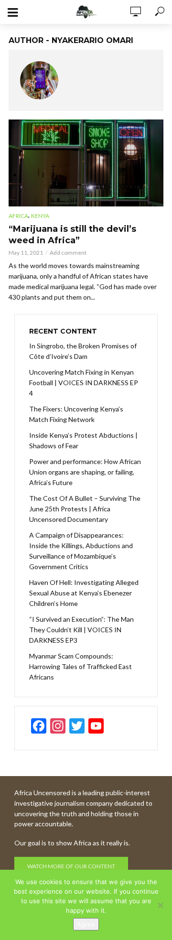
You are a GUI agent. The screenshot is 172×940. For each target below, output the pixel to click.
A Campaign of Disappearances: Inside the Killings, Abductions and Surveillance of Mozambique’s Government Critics (81, 551)
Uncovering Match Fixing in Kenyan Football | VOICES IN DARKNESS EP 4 (83, 382)
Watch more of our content (71, 866)
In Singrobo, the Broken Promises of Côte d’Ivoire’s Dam (83, 351)
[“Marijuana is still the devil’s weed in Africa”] (86, 162)
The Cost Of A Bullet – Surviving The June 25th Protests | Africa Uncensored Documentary (84, 508)
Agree (86, 924)
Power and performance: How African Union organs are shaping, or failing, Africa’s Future (85, 471)
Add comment (68, 252)
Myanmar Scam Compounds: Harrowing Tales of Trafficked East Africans (80, 666)
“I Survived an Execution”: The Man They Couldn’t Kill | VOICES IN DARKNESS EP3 (81, 629)
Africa (18, 215)
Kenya (40, 215)
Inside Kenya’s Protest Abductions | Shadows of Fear (83, 440)
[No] (160, 905)
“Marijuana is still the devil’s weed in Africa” (72, 235)
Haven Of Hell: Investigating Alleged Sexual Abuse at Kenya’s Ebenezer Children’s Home (84, 592)
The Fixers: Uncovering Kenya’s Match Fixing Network (76, 414)
